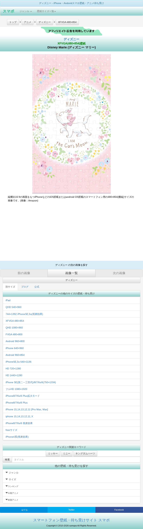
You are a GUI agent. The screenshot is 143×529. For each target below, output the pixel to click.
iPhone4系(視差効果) (17, 436)
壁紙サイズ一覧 (45, 11)
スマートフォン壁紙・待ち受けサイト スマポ (71, 520)
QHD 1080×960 (14, 327)
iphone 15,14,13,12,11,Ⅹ (19, 416)
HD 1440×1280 (14, 375)
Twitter (71, 510)
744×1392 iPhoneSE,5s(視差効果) (24, 314)
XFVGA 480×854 (15, 320)
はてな (24, 510)
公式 (36, 286)
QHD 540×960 (13, 307)
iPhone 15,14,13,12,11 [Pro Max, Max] (27, 409)
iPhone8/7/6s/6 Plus (17, 402)
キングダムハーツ (85, 453)
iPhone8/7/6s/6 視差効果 (19, 423)
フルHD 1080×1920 (16, 389)
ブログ (24, 286)
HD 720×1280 (13, 368)
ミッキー (53, 453)
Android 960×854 (15, 355)
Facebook (119, 510)
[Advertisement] (71, 233)
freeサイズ (11, 430)
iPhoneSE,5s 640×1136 (18, 361)
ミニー (66, 453)
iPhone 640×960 (15, 348)
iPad (8, 300)
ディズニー (71, 39)
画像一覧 (71, 273)
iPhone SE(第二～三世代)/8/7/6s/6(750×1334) (31, 382)
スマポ (8, 11)
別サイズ (10, 286)
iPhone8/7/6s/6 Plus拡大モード (23, 395)
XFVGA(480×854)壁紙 (72, 43)
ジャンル (25, 11)
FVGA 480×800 (14, 334)
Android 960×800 (15, 341)
